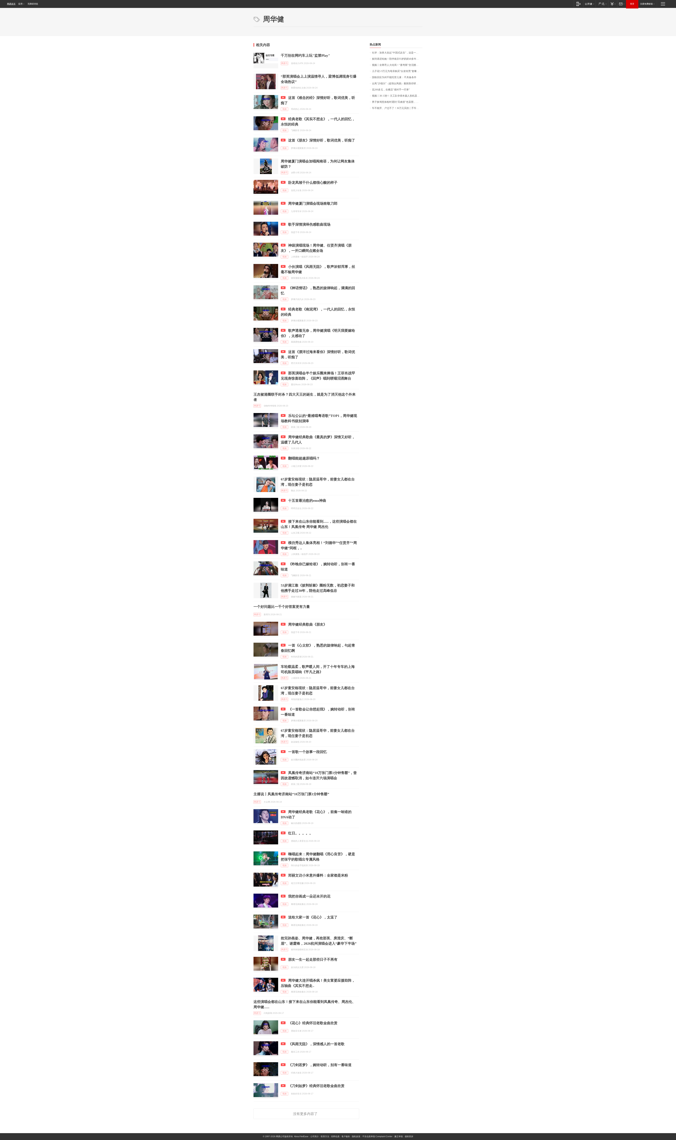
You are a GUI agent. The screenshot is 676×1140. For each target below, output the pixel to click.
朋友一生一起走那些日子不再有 (312, 959)
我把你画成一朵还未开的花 (309, 896)
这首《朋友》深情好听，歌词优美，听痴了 (321, 140)
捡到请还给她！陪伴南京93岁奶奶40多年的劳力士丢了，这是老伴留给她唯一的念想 (397, 59)
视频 (284, 109)
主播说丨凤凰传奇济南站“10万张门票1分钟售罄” (291, 794)
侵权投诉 (409, 1136)
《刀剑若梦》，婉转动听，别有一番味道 (320, 1065)
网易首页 (11, 4)
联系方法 (325, 1136)
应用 (20, 4)
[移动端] (578, 4)
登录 (632, 4)
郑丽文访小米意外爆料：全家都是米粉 (318, 875)
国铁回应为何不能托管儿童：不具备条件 (394, 77)
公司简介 (314, 1136)
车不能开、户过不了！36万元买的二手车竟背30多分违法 (397, 108)
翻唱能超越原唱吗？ (304, 458)
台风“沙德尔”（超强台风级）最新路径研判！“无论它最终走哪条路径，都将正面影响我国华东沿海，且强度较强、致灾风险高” (397, 83)
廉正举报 (398, 1136)
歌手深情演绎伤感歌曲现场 (309, 224)
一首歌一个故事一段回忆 (307, 752)
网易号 (284, 63)
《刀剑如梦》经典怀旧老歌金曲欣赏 (316, 1086)
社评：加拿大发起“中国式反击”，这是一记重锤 (397, 52)
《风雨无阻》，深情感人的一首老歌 (316, 1044)
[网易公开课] (589, 4)
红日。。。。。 (300, 833)
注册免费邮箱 (646, 4)
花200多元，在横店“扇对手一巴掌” (391, 89)
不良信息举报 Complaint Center (377, 1136)
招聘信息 (335, 1136)
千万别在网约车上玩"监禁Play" (305, 55)
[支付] (612, 4)
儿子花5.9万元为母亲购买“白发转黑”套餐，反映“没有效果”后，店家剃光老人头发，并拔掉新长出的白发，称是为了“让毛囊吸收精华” (397, 71)
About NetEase (301, 1136)
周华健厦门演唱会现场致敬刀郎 (312, 203)
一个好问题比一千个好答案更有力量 (282, 607)
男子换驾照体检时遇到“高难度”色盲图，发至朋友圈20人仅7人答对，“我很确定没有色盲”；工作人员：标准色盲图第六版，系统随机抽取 (397, 102)
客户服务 (346, 1136)
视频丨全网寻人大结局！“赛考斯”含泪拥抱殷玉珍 (397, 65)
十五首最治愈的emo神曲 (307, 500)
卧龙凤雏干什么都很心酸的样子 (312, 182)
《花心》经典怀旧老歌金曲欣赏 (312, 1023)
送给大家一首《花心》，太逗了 (312, 917)
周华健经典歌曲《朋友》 (307, 624)
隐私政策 (356, 1136)
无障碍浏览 (32, 4)
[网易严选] (602, 4)
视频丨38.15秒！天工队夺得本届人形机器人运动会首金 (397, 96)
